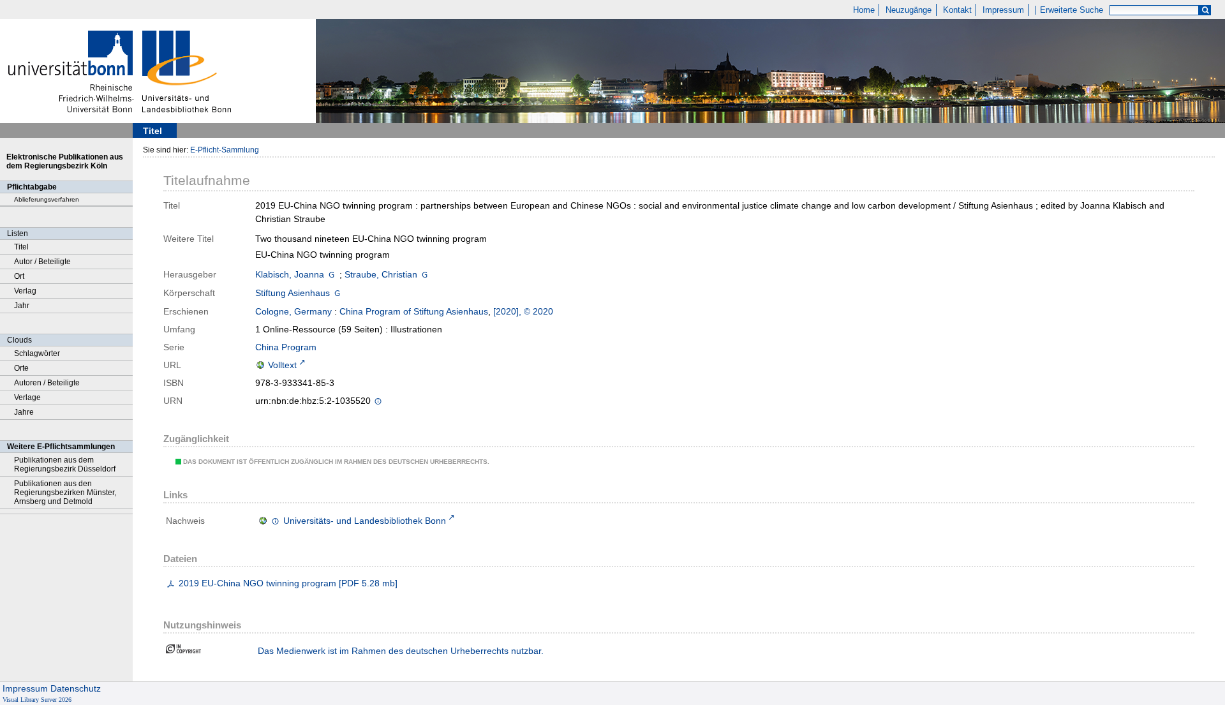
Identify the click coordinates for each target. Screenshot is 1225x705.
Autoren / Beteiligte (47, 382)
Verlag (25, 290)
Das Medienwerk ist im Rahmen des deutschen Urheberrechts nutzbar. (401, 651)
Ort (19, 276)
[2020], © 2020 (523, 311)
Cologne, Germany (293, 311)
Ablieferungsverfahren (46, 199)
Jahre (24, 412)
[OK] (1205, 10)
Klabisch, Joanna (289, 274)
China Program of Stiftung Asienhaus (413, 311)
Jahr (21, 305)
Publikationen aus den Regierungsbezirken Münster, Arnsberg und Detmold (65, 492)
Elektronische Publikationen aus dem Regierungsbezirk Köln (64, 161)
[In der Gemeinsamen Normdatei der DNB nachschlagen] (331, 274)
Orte (21, 368)
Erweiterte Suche (1071, 10)
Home (864, 10)
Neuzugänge (909, 10)
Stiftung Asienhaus (292, 293)
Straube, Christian (381, 274)
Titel (21, 246)
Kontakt (957, 10)
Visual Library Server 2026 (37, 699)
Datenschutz (75, 688)
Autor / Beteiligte (42, 261)
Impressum (1003, 10)
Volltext (282, 365)
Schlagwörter (37, 353)
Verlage (27, 397)
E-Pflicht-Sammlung (224, 149)
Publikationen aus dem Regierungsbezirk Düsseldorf (64, 464)
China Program (285, 347)
